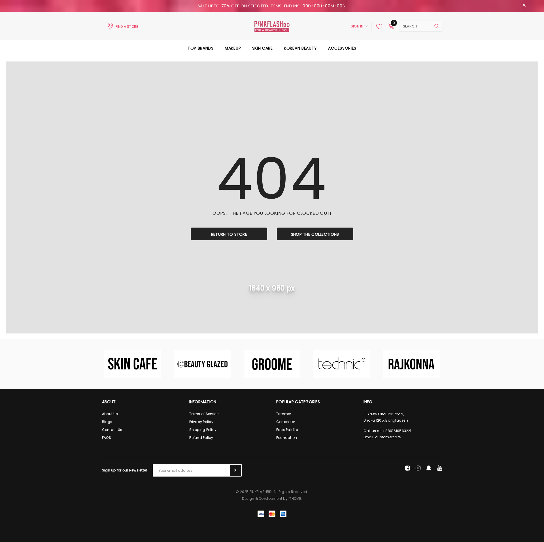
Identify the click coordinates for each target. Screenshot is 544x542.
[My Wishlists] (378, 26)
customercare (388, 437)
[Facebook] (407, 468)
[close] (524, 6)
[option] (132, 364)
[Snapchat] (429, 468)
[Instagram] (418, 468)
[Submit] (235, 470)
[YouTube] (439, 468)
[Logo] (272, 26)
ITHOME (294, 498)
